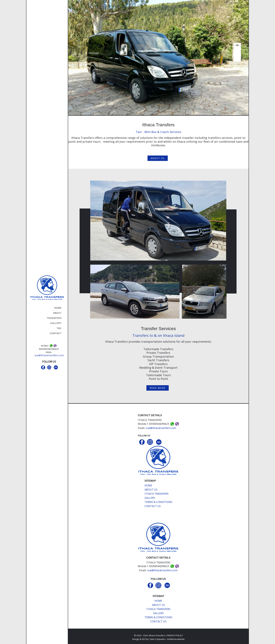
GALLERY (56, 323)
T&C (59, 328)
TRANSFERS (54, 318)
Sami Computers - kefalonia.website (167, 639)
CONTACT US (153, 506)
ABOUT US (158, 158)
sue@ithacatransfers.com (49, 355)
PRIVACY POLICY (175, 635)
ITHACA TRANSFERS (157, 493)
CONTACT (56, 333)
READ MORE (158, 387)
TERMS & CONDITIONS (158, 502)
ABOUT (57, 313)
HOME (58, 308)
